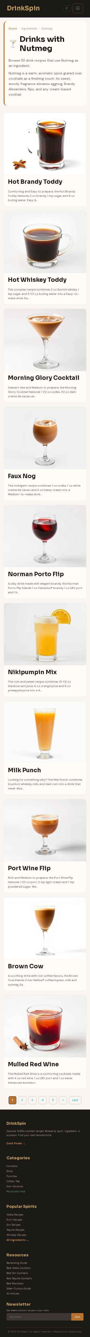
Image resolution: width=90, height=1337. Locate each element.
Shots (9, 1171)
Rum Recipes (14, 1219)
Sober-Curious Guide (18, 1288)
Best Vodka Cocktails (18, 1268)
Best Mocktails (14, 1283)
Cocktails (11, 1166)
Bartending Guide (16, 1263)
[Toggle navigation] (78, 8)
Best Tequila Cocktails (19, 1278)
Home (13, 28)
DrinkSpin (23, 8)
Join (77, 1316)
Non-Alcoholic (15, 1186)
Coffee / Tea (13, 1181)
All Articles (12, 1293)
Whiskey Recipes (16, 1235)
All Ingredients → (17, 1240)
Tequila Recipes (15, 1229)
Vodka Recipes (14, 1214)
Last (75, 1100)
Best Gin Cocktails (17, 1273)
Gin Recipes (13, 1224)
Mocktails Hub (15, 1191)
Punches (11, 1176)
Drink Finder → (15, 1143)
